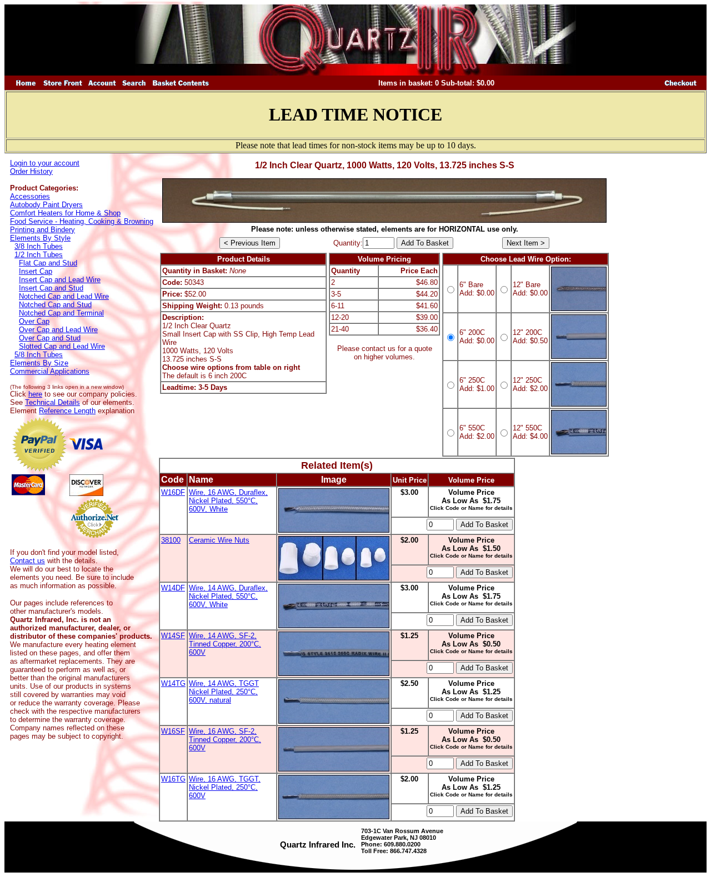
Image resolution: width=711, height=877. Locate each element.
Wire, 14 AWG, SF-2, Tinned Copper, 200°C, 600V (225, 644)
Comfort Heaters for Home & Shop (65, 213)
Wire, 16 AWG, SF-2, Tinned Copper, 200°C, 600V (225, 739)
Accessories (30, 196)
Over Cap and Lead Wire (58, 329)
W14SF (173, 636)
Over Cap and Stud (50, 338)
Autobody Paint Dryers (46, 205)
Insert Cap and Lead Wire (60, 279)
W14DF (173, 588)
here (35, 394)
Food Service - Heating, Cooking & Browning (81, 221)
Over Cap (34, 321)
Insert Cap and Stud (51, 288)
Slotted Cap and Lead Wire (62, 346)
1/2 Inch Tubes (38, 254)
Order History (31, 171)
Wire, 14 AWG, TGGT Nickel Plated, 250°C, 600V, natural (224, 691)
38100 (171, 540)
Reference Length (67, 411)
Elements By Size (39, 363)
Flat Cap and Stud (48, 263)
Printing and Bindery (42, 229)
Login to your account (44, 163)
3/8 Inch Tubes (38, 246)
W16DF (173, 492)
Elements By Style (40, 238)
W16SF (173, 731)
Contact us (27, 561)
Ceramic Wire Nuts (219, 540)
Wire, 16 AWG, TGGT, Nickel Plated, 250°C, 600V (225, 787)
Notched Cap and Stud (55, 304)
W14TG (173, 683)
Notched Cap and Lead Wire (64, 296)
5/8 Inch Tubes (38, 354)
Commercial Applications (49, 371)
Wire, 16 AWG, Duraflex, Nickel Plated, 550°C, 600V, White (228, 500)
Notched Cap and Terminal (61, 313)
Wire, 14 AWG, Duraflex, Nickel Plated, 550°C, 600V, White (228, 596)
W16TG (173, 779)
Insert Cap (35, 271)
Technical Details (52, 402)
